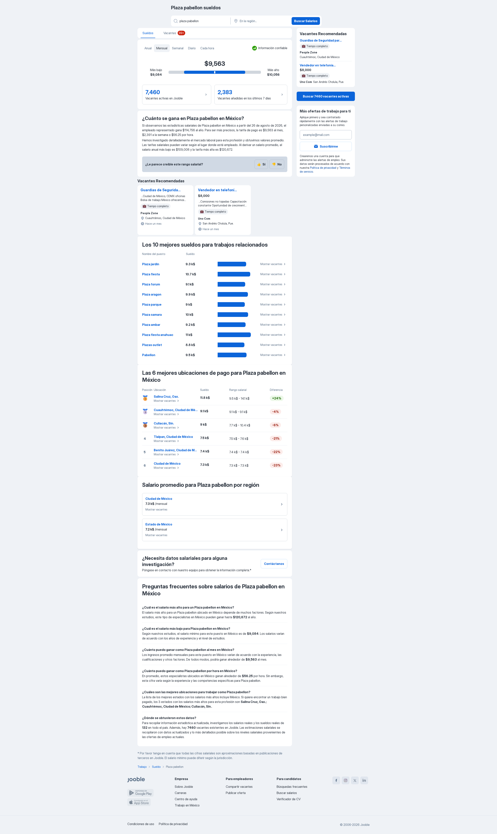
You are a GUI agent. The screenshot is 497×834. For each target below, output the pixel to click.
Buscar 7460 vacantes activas (326, 96)
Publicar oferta (236, 793)
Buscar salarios (287, 793)
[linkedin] (364, 780)
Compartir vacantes (239, 787)
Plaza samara (152, 315)
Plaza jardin (150, 264)
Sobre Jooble (184, 787)
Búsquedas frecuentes (292, 787)
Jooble (365, 825)
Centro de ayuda (186, 799)
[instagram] (345, 780)
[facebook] (336, 780)
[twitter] (355, 780)
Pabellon (148, 355)
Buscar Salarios (305, 21)
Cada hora (207, 48)
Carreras (180, 793)
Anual (148, 48)
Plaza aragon (151, 294)
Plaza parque (152, 304)
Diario (192, 48)
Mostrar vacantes (271, 264)
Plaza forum (151, 284)
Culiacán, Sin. (164, 423)
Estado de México (158, 524)
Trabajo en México (187, 805)
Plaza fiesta (151, 274)
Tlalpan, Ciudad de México (173, 437)
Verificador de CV (289, 799)
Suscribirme (329, 146)
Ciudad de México (167, 463)
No (277, 164)
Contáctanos (274, 564)
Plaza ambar (151, 325)
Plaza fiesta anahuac (157, 335)
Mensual (161, 48)
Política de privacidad (323, 167)
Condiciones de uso (140, 824)
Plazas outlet (152, 345)
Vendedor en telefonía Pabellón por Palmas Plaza (217, 190)
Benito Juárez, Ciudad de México (178, 450)
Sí (261, 164)
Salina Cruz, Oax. (166, 396)
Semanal (177, 48)
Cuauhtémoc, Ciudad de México (178, 410)
